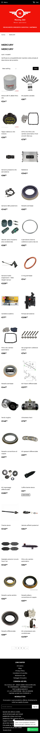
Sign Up (35, 706)
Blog (20, 668)
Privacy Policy (20, 671)
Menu (6, 2)
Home (3, 34)
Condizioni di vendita (20, 673)
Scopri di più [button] (7, 730)
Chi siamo (20, 666)
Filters (35, 68)
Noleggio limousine (20, 678)
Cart (37, 2)
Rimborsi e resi (20, 675)
